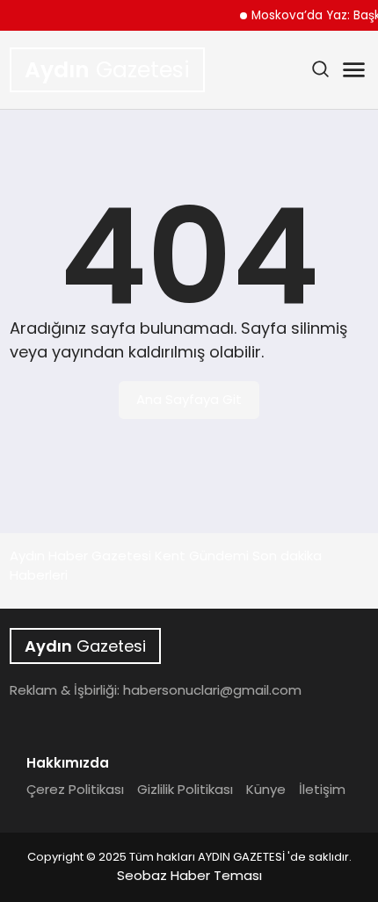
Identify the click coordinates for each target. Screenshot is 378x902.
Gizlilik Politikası (185, 789)
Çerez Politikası (75, 789)
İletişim (322, 789)
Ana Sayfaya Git (189, 399)
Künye (266, 789)
